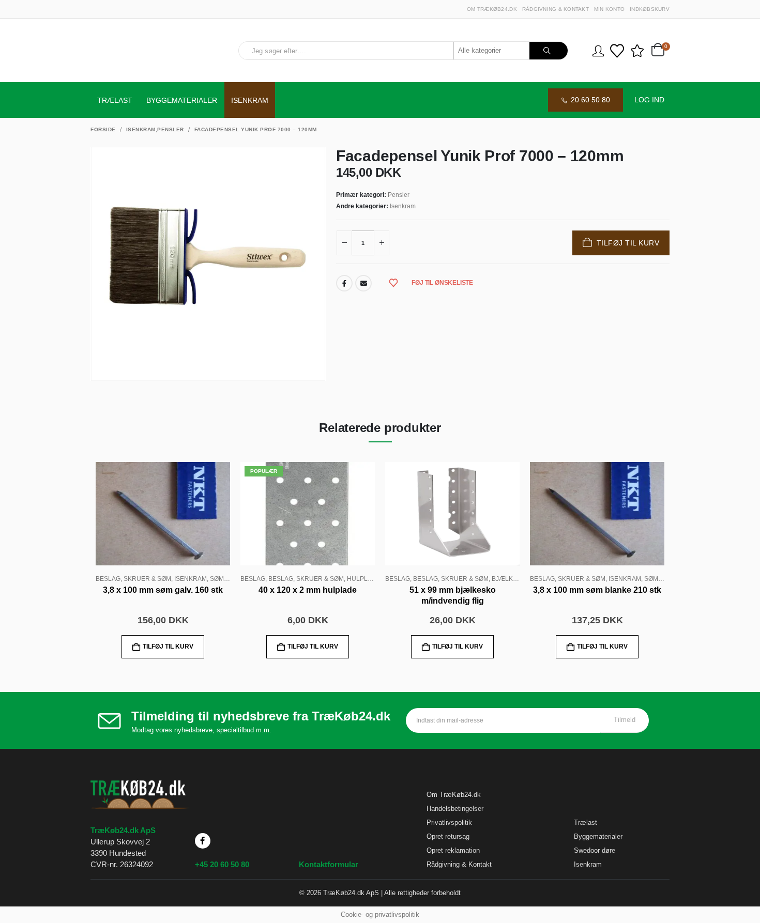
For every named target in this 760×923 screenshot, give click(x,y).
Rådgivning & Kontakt (555, 9)
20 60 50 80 (590, 100)
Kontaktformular (328, 864)
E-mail (363, 283)
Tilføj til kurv (628, 243)
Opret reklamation (453, 850)
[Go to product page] (163, 513)
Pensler (398, 194)
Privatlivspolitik (449, 822)
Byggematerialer (181, 100)
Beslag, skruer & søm (133, 578)
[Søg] (548, 50)
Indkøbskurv (650, 9)
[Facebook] (202, 841)
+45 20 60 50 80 (222, 864)
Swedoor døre (594, 850)
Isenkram (249, 100)
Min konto (609, 9)
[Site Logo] (150, 50)
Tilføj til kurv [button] (168, 646)
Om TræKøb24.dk (492, 9)
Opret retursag (448, 836)
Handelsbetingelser (455, 808)
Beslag (252, 578)
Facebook (344, 283)
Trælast (114, 100)
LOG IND (649, 100)
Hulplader (366, 578)
